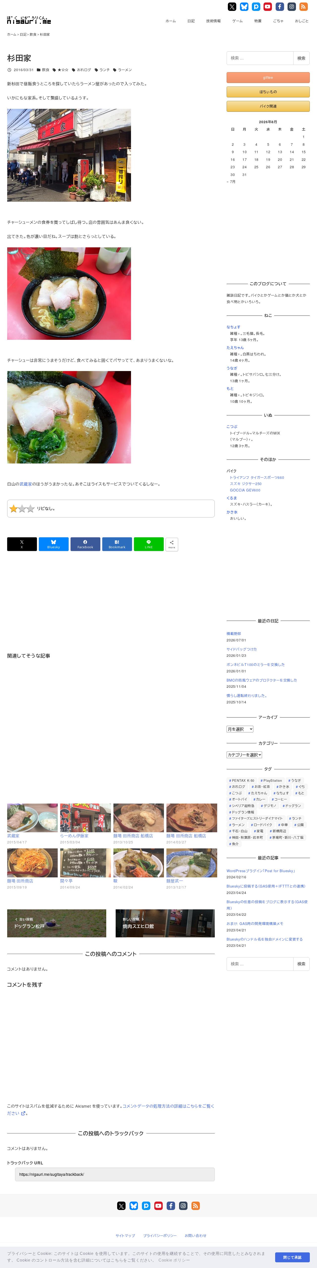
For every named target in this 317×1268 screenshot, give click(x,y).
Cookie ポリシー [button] (174, 1260)
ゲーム (237, 20)
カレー (260, 799)
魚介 (235, 843)
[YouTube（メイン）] (158, 1206)
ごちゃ (278, 20)
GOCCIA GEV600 (245, 490)
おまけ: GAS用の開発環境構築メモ (255, 923)
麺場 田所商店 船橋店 (133, 835)
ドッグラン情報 (243, 812)
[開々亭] (85, 862)
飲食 (46, 69)
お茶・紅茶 (262, 786)
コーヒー (281, 799)
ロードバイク (263, 824)
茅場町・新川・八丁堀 (287, 837)
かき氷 (232, 512)
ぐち (302, 786)
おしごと (302, 20)
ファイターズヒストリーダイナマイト (257, 818)
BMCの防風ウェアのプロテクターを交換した (262, 680)
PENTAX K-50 (243, 780)
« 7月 (231, 181)
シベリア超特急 (243, 805)
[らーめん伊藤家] (85, 818)
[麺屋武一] (191, 862)
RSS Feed (304, 6)
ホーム (171, 20)
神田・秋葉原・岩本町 (247, 837)
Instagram (292, 6)
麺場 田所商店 (20, 881)
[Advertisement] (111, 608)
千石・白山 (240, 831)
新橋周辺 (279, 831)
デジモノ (270, 805)
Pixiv (256, 6)
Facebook (280, 6)
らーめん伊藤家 (74, 835)
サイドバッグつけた (242, 649)
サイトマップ (125, 1235)
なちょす (234, 326)
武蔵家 (26, 484)
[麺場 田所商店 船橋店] (138, 818)
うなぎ (232, 368)
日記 (191, 20)
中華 (284, 824)
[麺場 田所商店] (32, 862)
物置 (258, 20)
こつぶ (232, 426)
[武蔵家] (32, 818)
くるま (232, 497)
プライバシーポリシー (160, 1235)
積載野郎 (234, 633)
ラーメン (125, 69)
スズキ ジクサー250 (246, 483)
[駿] (138, 862)
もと (230, 388)
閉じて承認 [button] (292, 1257)
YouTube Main (269, 6)
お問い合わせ (196, 1235)
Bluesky (244, 6)
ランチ (105, 69)
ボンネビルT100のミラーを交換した (256, 664)
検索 (301, 58)
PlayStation (273, 780)
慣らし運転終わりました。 (247, 695)
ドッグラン (293, 805)
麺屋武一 (174, 881)
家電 (260, 831)
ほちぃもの (268, 91)
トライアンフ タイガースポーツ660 (257, 477)
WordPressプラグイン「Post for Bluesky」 (261, 870)
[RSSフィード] (195, 1206)
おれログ (84, 69)
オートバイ (239, 799)
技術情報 (213, 20)
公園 (300, 824)
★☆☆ (63, 69)
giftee (268, 77)
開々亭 (66, 881)
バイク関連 (268, 106)
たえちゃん (235, 347)
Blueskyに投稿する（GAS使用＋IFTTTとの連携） (266, 886)
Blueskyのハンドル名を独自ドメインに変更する (265, 939)
